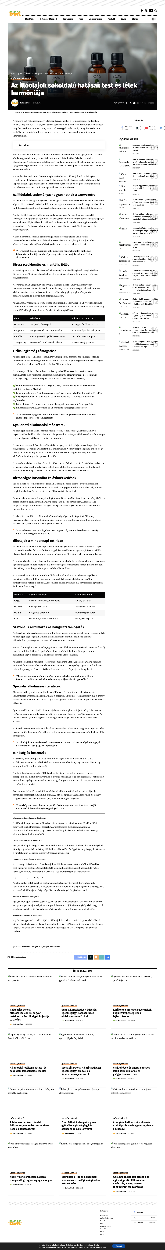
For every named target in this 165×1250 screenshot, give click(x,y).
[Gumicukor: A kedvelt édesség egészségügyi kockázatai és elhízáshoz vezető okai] (82, 989)
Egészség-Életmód (23, 74)
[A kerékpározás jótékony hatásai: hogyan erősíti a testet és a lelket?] (125, 245)
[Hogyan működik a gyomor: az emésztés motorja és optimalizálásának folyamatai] (125, 288)
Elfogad (119, 1246)
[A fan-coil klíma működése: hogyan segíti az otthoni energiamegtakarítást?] (125, 316)
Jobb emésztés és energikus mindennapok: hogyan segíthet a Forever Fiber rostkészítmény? (145, 230)
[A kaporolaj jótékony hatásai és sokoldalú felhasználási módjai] (31, 1047)
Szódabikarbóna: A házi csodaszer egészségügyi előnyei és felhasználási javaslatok (81, 1071)
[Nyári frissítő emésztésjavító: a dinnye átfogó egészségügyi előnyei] (31, 1156)
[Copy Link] (101, 957)
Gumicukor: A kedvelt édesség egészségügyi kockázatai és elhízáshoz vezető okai (79, 1013)
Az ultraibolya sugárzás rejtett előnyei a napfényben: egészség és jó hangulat (145, 202)
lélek (40, 947)
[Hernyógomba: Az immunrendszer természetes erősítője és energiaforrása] (125, 330)
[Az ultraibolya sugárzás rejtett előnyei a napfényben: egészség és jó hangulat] (125, 203)
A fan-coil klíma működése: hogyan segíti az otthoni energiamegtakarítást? (143, 315)
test (51, 947)
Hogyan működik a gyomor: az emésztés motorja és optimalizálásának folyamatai (144, 287)
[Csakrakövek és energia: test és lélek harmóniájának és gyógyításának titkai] (134, 1047)
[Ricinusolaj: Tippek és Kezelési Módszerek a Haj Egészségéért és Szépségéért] (82, 1156)
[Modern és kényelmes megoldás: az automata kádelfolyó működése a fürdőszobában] (125, 302)
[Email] (134, 103)
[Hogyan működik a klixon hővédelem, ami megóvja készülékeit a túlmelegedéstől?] (125, 217)
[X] (146, 11)
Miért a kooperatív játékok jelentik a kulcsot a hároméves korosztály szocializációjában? (144, 162)
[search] (155, 10)
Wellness (57, 947)
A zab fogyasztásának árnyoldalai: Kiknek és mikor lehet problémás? (144, 259)
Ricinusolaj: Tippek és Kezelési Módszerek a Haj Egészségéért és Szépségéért (80, 1180)
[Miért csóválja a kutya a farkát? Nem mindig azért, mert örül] (125, 177)
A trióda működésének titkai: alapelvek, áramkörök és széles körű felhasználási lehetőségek (145, 273)
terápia (46, 947)
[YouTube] (151, 11)
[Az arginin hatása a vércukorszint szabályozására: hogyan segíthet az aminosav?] (134, 1101)
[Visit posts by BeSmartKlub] (14, 103)
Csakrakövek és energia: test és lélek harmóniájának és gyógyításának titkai (131, 1071)
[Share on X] (130, 103)
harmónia (26, 947)
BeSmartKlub (25, 103)
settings (103, 1247)
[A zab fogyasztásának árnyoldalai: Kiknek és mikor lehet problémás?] (125, 259)
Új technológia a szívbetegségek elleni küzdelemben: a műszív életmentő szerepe (145, 344)
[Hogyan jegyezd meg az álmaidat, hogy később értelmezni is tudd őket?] (125, 189)
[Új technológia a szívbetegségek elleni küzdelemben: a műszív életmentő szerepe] (125, 345)
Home (13, 74)
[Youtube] (149, 128)
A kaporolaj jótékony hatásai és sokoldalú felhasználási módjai (28, 1069)
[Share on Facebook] (126, 103)
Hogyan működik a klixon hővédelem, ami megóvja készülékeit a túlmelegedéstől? (145, 216)
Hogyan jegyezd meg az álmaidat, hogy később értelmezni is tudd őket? (145, 188)
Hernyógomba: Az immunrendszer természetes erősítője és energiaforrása (144, 330)
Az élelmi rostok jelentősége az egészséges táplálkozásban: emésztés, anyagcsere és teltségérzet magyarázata (131, 1181)
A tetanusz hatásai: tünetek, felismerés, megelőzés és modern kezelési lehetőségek (29, 1126)
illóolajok (34, 947)
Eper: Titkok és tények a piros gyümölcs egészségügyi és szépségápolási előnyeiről (78, 1126)
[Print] (138, 103)
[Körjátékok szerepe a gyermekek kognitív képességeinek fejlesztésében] (134, 989)
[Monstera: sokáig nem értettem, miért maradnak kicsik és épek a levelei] (125, 148)
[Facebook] (142, 11)
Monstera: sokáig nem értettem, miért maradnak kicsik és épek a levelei (145, 147)
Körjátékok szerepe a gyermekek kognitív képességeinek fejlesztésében (132, 1013)
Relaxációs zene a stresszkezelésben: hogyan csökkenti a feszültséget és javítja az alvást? (30, 1014)
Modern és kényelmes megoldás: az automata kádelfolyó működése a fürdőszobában (145, 301)
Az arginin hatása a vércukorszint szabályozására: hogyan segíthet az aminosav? (133, 1126)
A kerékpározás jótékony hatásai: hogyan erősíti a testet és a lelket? (145, 245)
